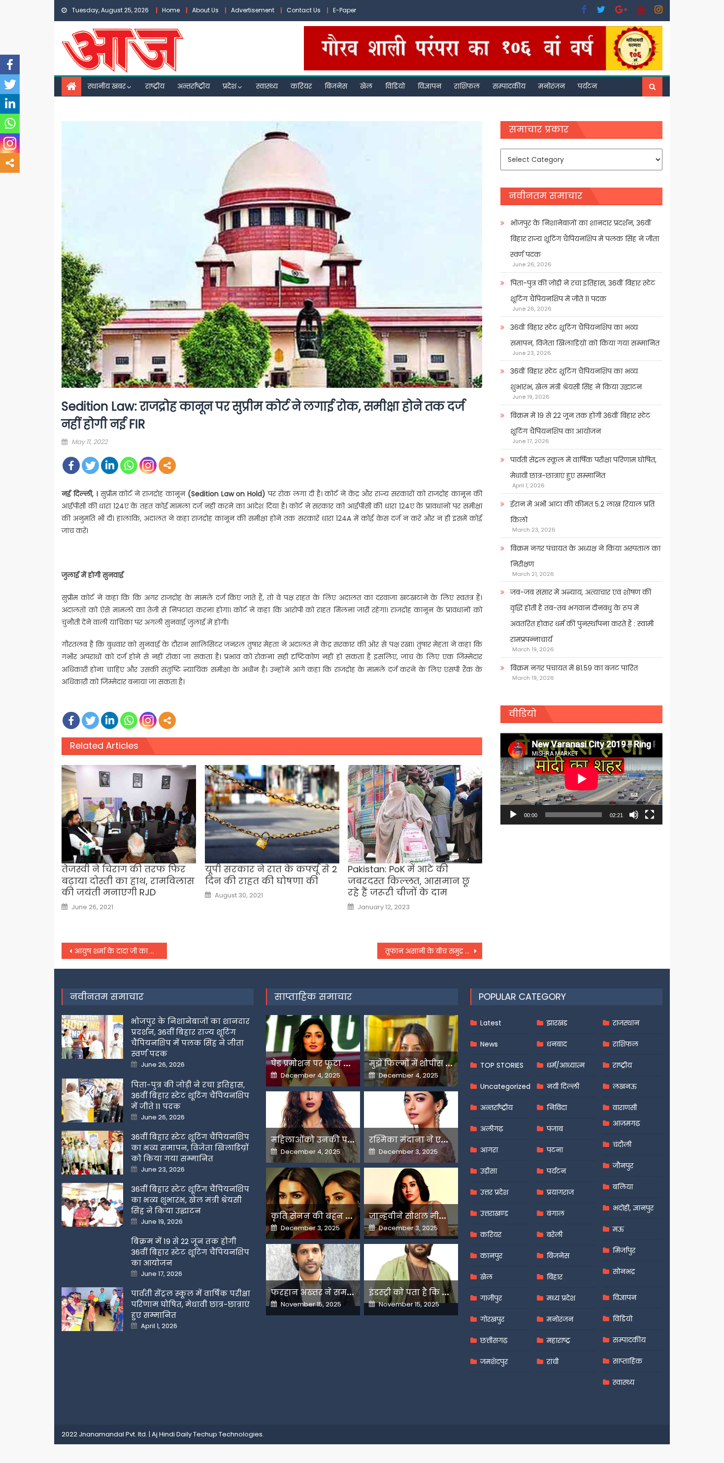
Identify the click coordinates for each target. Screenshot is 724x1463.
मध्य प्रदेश (561, 1298)
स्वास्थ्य (267, 86)
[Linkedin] (109, 465)
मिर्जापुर (624, 1250)
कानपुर (491, 1256)
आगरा (489, 1150)
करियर (301, 86)
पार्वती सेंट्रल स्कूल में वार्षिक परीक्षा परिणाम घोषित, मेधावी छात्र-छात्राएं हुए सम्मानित (583, 467)
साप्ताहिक (627, 1361)
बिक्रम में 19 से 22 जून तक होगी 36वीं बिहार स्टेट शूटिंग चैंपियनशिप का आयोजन (580, 423)
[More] (167, 465)
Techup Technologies (228, 1434)
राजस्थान (626, 1023)
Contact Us (304, 10)
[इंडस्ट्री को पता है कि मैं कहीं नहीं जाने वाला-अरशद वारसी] (411, 1273)
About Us (205, 10)
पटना (555, 1150)
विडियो (395, 86)
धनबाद (557, 1044)
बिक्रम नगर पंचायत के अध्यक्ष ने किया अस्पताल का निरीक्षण (585, 556)
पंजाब (555, 1129)
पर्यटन (587, 86)
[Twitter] (90, 465)
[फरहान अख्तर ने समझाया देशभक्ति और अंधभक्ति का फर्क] (313, 1275)
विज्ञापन (429, 86)
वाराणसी (625, 1108)
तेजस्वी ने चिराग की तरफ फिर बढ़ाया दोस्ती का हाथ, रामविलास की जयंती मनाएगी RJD (128, 880)
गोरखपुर (492, 1319)
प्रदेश (229, 86)
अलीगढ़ (491, 1129)
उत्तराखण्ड (494, 1213)
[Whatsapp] (128, 465)
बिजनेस (336, 86)
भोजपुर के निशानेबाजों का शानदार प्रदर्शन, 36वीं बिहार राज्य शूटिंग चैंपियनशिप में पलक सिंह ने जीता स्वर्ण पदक (584, 238)
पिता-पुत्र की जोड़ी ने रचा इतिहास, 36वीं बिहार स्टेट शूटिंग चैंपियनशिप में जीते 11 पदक (582, 291)
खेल (366, 86)
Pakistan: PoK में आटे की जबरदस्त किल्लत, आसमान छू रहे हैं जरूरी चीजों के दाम (409, 880)
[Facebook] (71, 465)
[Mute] (634, 815)
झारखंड (557, 1023)
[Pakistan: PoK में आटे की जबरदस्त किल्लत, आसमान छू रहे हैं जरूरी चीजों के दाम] (415, 814)
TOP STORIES (502, 1065)
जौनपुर (623, 1166)
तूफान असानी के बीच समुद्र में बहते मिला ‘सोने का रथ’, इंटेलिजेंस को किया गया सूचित (434, 951)
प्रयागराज (560, 1192)
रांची (553, 1362)
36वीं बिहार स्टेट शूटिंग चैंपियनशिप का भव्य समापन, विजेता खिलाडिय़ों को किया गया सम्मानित (584, 335)
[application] (581, 778)
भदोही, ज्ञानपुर (633, 1208)
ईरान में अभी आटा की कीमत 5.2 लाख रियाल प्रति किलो (582, 512)
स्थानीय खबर (107, 86)
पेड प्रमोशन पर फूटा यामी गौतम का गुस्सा (346, 1063)
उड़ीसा (488, 1171)
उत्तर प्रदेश (494, 1192)
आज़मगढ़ (626, 1123)
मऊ (618, 1229)
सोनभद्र (624, 1271)
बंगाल (555, 1213)
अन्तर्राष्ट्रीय (193, 86)
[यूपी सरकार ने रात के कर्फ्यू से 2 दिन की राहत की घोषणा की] (272, 814)
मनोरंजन (551, 86)
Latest (490, 1023)
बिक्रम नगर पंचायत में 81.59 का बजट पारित (574, 668)
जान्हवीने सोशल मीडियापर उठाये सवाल (441, 1216)
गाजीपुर (491, 1298)
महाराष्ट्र (558, 1340)
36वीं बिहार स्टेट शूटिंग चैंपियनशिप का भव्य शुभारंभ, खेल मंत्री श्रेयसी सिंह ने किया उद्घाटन (576, 379)
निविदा (557, 1108)
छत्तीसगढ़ (493, 1340)
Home (171, 10)
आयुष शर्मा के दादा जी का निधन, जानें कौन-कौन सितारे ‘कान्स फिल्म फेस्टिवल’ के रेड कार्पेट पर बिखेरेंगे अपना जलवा (120, 951)
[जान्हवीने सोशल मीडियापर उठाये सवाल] (411, 1202)
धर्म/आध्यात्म (566, 1065)
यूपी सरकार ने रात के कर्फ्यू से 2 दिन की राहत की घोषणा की (271, 875)
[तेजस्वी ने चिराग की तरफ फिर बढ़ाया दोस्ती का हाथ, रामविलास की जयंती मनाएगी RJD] (129, 814)
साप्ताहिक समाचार (313, 996)
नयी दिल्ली (563, 1086)
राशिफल (467, 86)
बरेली (554, 1235)
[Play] (513, 815)
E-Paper (344, 10)
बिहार (554, 1277)
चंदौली (622, 1144)
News (489, 1044)
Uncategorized (505, 1086)
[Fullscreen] (650, 815)
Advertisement (252, 10)
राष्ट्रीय (155, 86)
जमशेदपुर (494, 1362)
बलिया (623, 1187)
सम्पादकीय (509, 86)
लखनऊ (625, 1086)
